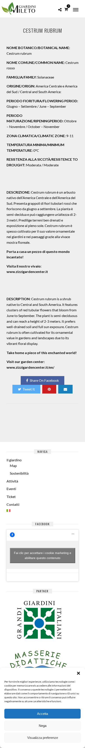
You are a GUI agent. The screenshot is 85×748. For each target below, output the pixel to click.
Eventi (11, 489)
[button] (78, 673)
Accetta (42, 714)
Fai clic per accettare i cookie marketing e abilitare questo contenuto (42, 555)
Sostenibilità (19, 473)
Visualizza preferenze (42, 737)
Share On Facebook (44, 380)
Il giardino (14, 460)
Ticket (11, 496)
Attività (12, 481)
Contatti (13, 504)
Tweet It (29, 389)
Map (13, 465)
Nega (42, 726)
